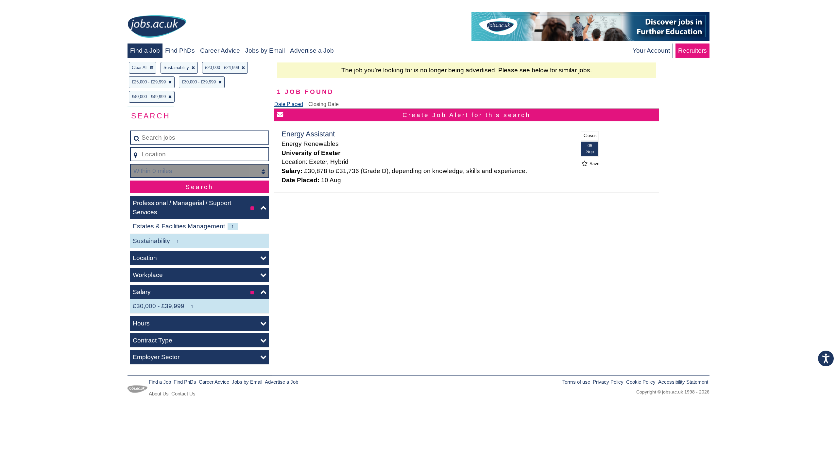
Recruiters (692, 50)
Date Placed (288, 104)
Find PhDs (180, 50)
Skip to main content (31, 7)
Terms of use (576, 382)
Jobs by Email (265, 50)
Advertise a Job (312, 50)
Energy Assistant (308, 134)
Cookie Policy (641, 382)
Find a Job (145, 50)
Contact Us (183, 393)
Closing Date (323, 104)
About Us (159, 393)
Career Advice (220, 50)
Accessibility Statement (683, 382)
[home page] (157, 27)
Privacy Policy (608, 382)
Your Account (651, 50)
